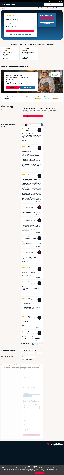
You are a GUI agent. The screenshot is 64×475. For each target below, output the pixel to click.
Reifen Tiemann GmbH (8, 52)
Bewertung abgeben (26, 34)
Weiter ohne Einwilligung (26, 473)
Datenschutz (15, 444)
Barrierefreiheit (31, 451)
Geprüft (39, 142)
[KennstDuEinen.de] (9, 4)
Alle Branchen (11, 8)
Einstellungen (21, 444)
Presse (29, 445)
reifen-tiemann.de (15, 27)
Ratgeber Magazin (5, 447)
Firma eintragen (4, 449)
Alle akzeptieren (39, 473)
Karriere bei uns (4, 461)
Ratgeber (19, 8)
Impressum (3, 455)
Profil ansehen (7, 58)
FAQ (13, 449)
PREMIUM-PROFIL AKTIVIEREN (46, 18)
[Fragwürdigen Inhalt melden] (41, 142)
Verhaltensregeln (16, 447)
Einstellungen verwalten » (40, 470)
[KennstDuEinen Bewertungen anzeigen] (26, 125)
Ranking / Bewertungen (17, 451)
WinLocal (3, 457)
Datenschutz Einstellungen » (22, 368)
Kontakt (29, 449)
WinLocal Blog (4, 459)
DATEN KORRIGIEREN (47, 23)
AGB (13, 445)
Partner (29, 447)
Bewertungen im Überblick (15, 34)
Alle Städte (3, 8)
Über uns (30, 444)
